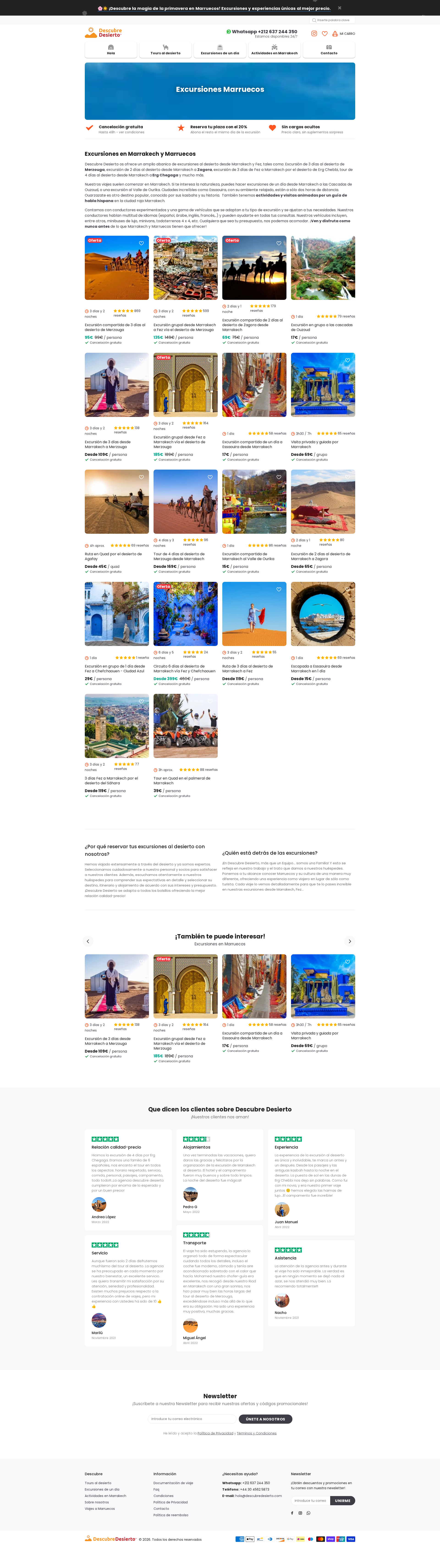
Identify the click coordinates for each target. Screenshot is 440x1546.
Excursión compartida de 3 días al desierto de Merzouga (115, 327)
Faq (156, 1489)
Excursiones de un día (102, 1489)
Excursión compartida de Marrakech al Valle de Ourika (248, 556)
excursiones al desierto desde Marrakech (214, 164)
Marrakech (138, 226)
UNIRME (342, 1500)
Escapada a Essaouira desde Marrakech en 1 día (316, 669)
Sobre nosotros (97, 1502)
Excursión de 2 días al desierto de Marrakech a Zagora (320, 556)
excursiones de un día (266, 184)
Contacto (161, 1508)
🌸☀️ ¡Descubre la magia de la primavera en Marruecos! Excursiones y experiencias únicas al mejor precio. (214, 8)
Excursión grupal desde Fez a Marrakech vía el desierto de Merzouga (179, 442)
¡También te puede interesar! (220, 936)
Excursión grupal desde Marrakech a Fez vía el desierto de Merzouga (185, 327)
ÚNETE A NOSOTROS (265, 1419)
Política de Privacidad (215, 1433)
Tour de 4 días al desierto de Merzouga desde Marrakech (179, 556)
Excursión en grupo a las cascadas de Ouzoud (322, 327)
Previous (88, 941)
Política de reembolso (171, 1515)
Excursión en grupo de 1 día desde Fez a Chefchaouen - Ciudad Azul (115, 669)
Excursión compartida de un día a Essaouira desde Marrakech (252, 444)
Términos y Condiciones (257, 1433)
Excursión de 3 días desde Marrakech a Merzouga (108, 444)
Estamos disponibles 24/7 (264, 33)
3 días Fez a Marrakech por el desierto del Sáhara (111, 781)
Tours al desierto (98, 1483)
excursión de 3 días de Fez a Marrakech (249, 169)
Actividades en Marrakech (105, 1496)
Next (349, 941)
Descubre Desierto (102, 164)
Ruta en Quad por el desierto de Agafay (113, 556)
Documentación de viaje (173, 1483)
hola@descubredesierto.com (258, 1496)
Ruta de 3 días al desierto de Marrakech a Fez (247, 669)
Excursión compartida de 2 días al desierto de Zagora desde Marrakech (252, 324)
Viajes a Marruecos (100, 1508)
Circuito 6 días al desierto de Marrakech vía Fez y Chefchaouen (184, 669)
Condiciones (163, 1496)
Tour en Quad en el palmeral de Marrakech (182, 781)
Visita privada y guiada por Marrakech (314, 444)
